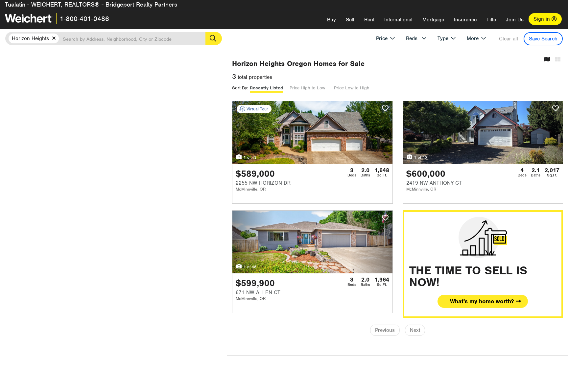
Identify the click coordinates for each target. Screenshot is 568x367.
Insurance (465, 19)
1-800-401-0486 (84, 18)
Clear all (508, 38)
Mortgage (433, 19)
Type (443, 38)
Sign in (542, 19)
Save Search (543, 38)
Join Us (515, 19)
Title (491, 19)
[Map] (547, 59)
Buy (331, 19)
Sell (350, 19)
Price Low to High (351, 88)
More (473, 38)
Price (382, 38)
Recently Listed (266, 88)
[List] (558, 59)
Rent (369, 19)
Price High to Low (307, 88)
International (398, 19)
